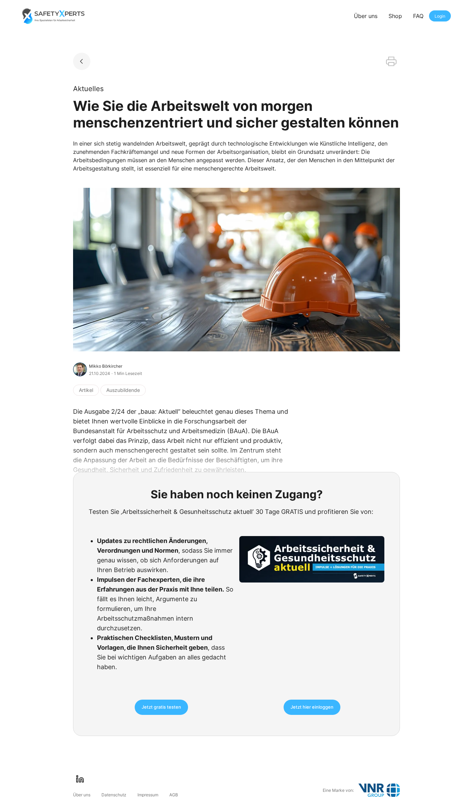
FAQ (418, 15)
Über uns (365, 15)
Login (440, 16)
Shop (395, 15)
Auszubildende (123, 390)
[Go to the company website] (379, 790)
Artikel (86, 390)
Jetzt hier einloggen (312, 707)
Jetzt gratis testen (161, 707)
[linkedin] (80, 779)
